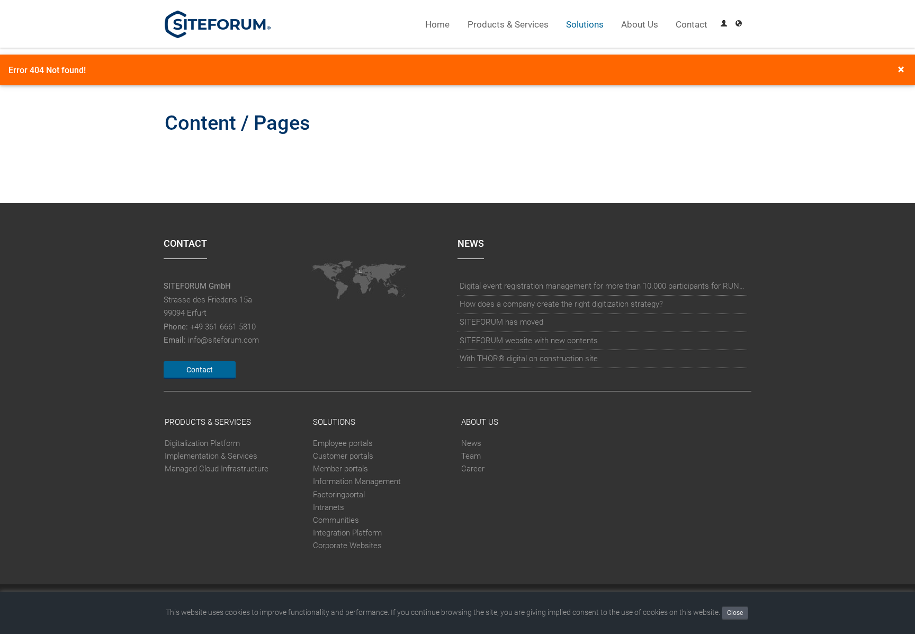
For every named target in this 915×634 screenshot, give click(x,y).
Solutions (585, 25)
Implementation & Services (211, 456)
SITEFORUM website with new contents (529, 340)
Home (437, 25)
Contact (691, 25)
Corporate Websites (347, 545)
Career (473, 469)
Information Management (357, 481)
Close (735, 613)
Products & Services (508, 25)
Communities (336, 520)
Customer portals (343, 456)
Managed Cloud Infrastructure (216, 469)
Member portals (340, 469)
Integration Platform (347, 533)
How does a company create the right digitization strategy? (561, 304)
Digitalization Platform (202, 443)
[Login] (723, 24)
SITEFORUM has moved (501, 322)
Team (471, 456)
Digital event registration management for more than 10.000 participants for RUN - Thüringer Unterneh (603, 286)
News (471, 443)
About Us (639, 25)
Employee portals (343, 443)
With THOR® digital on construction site (529, 358)
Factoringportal (339, 494)
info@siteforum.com (223, 340)
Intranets (328, 507)
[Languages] (738, 24)
